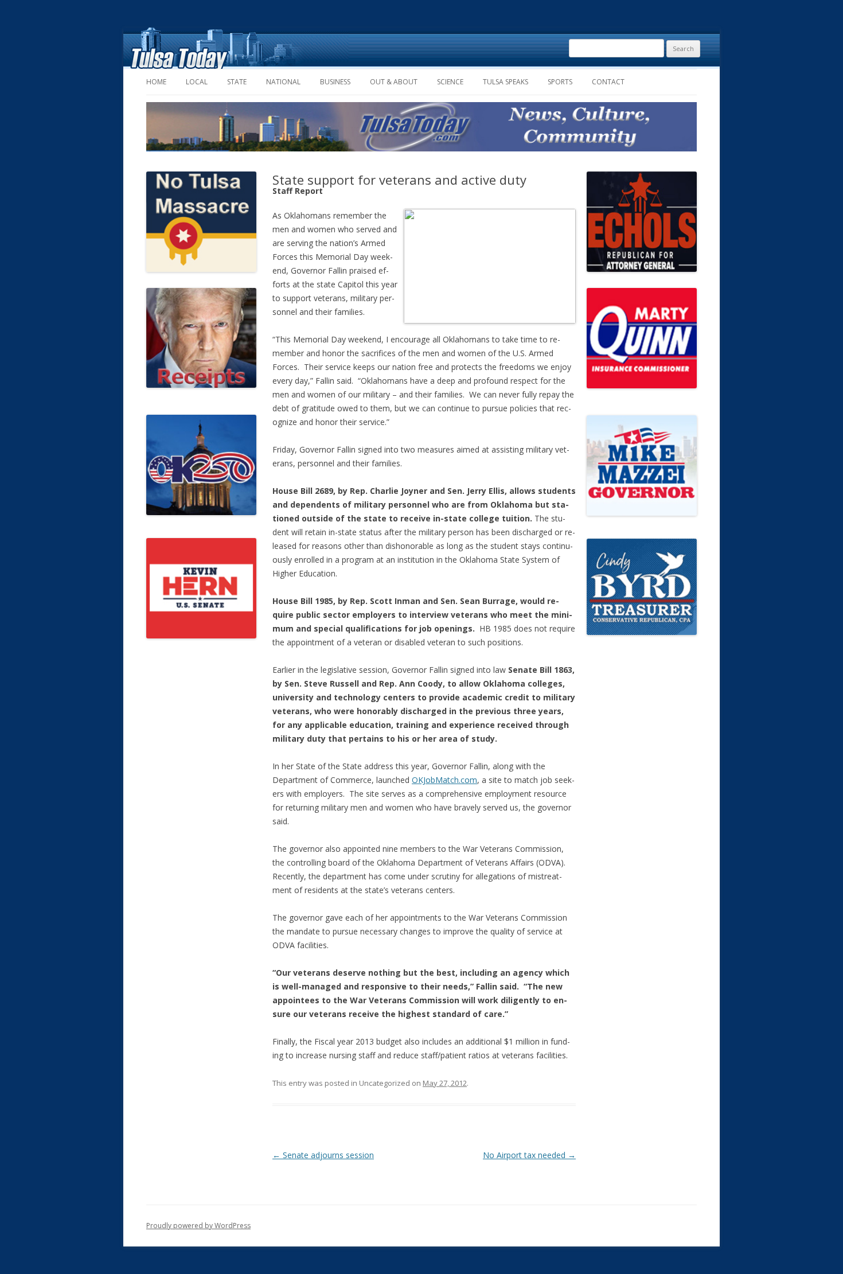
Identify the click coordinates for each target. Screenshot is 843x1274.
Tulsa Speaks (505, 82)
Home (156, 82)
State (237, 82)
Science (450, 82)
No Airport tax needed (529, 1155)
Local (197, 82)
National (283, 82)
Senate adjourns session (323, 1155)
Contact (608, 82)
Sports (560, 82)
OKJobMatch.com (444, 779)
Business (335, 82)
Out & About (393, 82)
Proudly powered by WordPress (198, 1225)
